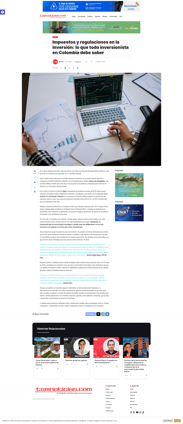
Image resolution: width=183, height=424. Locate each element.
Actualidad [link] (128, 357)
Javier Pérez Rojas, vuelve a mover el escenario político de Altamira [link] (47, 362)
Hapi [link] (64, 191)
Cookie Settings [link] (168, 420)
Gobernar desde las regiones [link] (76, 360)
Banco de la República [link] (97, 181)
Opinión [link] (68, 357)
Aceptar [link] (177, 420)
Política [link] (38, 357)
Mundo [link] (55, 37)
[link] (2, 12)
